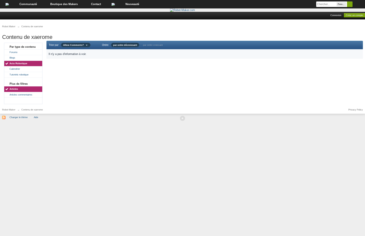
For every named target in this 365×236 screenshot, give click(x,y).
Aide (36, 117)
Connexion (335, 15)
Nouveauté (132, 4)
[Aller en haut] (182, 118)
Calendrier (15, 69)
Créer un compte (354, 15)
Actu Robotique (18, 63)
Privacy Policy (355, 109)
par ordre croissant (153, 45)
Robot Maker (8, 109)
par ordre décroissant (125, 45)
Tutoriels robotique (19, 74)
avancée (358, 4)
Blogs (12, 57)
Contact (96, 4)
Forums (14, 52)
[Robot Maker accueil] (7, 4)
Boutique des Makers (64, 4)
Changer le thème (19, 117)
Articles (14, 89)
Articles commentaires (21, 94)
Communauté (28, 4)
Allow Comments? (74, 45)
